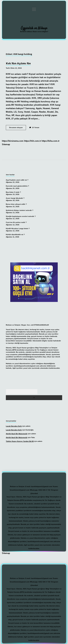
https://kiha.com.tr (50, 141)
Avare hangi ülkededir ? (15, 198)
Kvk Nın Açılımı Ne (18, 63)
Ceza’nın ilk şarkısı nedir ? (16, 222)
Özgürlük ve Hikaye (34, 28)
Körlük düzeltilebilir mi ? (15, 234)
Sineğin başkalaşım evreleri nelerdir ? (21, 216)
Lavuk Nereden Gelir (14, 426)
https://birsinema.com (12, 141)
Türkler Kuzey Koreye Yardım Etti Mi (20, 441)
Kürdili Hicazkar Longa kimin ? (18, 228)
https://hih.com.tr (32, 141)
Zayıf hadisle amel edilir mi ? (17, 180)
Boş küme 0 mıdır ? (13, 192)
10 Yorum (35, 127)
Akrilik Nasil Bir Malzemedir (16, 434)
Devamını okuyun (17, 128)
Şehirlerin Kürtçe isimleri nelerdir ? (19, 210)
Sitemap (6, 144)
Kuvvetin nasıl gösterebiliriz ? (17, 186)
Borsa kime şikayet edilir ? (16, 204)
